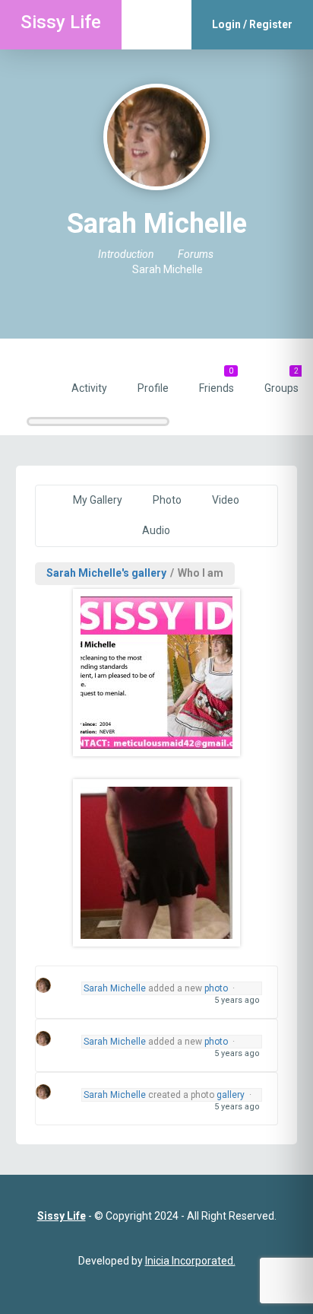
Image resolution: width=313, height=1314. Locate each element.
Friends (216, 380)
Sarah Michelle (115, 988)
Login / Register (252, 24)
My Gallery (97, 500)
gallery (231, 1095)
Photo (167, 500)
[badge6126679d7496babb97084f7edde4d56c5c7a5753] (157, 672)
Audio (156, 530)
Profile (153, 388)
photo (216, 988)
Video (225, 500)
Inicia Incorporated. (190, 1261)
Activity (89, 388)
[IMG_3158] (157, 863)
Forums (195, 254)
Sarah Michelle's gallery (106, 573)
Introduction (126, 254)
